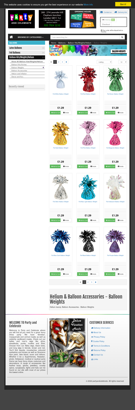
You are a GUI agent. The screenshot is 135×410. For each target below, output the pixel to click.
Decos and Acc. (17, 76)
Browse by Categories (30, 37)
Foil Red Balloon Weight (88, 94)
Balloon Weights (17, 67)
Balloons (62, 42)
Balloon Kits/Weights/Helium (79, 42)
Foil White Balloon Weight (61, 94)
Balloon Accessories (19, 70)
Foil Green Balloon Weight (115, 94)
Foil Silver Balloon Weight (61, 202)
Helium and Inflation (19, 73)
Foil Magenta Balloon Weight (115, 148)
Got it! (123, 4)
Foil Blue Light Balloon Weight (88, 202)
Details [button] (67, 113)
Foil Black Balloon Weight (88, 255)
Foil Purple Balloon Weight (115, 255)
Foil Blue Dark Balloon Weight (60, 255)
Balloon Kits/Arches (19, 64)
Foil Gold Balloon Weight (60, 148)
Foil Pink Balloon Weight (88, 148)
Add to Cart (56, 113)
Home (53, 42)
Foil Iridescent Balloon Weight (115, 202)
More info (88, 4)
